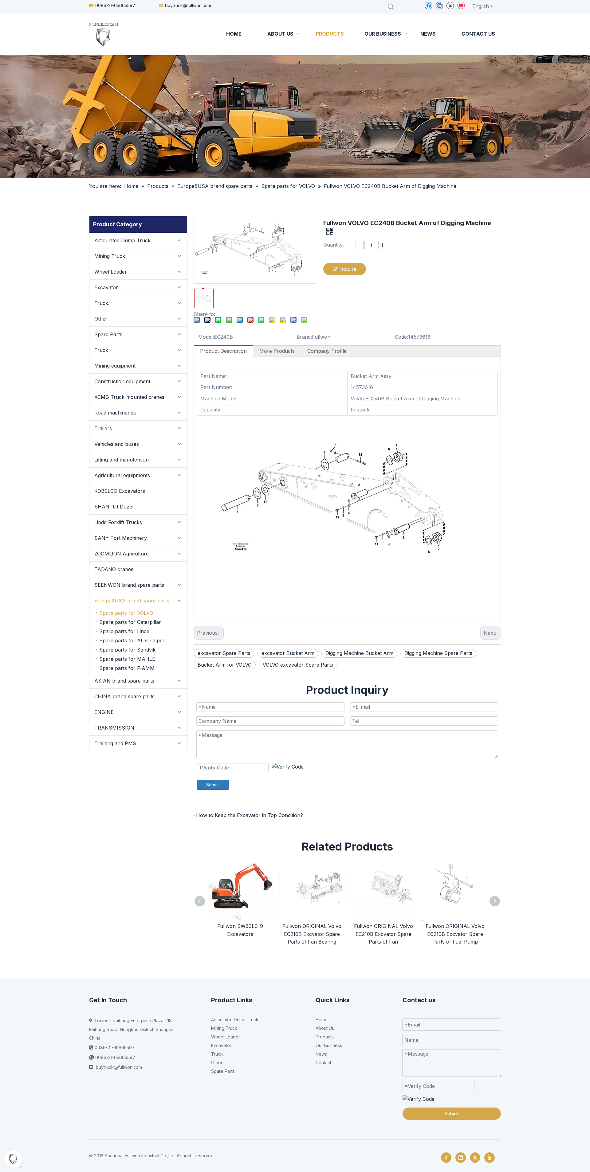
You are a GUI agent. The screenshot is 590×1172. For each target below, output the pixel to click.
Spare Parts (108, 334)
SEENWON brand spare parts (129, 585)
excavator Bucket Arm (288, 653)
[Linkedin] (439, 6)
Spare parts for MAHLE (127, 659)
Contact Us (327, 1062)
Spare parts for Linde (124, 631)
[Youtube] (461, 6)
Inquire (348, 269)
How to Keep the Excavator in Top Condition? (249, 815)
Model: (206, 337)
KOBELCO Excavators (119, 491)
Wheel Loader (110, 272)
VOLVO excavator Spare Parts (298, 665)
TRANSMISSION (114, 728)
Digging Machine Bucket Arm (359, 653)
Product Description (223, 351)
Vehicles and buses (116, 444)
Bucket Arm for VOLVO (225, 665)
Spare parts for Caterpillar (130, 622)
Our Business (329, 1045)
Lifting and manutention (121, 460)
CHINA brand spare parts (124, 696)
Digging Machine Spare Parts (438, 653)
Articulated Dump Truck (122, 240)
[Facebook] (428, 6)
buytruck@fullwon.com (188, 5)
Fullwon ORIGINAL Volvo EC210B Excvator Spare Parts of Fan (383, 934)
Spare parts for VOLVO (126, 613)
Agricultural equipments (122, 475)
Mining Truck (109, 256)
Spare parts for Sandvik (127, 650)
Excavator (106, 287)
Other (101, 319)
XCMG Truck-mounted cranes (129, 397)
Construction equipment (122, 381)
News (321, 1054)
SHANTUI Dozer (114, 507)
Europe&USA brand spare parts (131, 601)
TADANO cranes (113, 569)
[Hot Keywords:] (390, 6)
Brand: (304, 337)
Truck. (101, 303)
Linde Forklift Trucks (118, 522)
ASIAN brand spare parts (124, 681)
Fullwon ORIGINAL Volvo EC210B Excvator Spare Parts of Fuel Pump (455, 934)
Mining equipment (115, 366)
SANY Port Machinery (120, 538)
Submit (213, 784)
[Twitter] (450, 6)
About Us (325, 1028)
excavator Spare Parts (224, 653)
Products (325, 1036)
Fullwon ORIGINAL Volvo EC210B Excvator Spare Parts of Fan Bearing (311, 934)
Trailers (103, 428)
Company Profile (327, 351)
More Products (277, 351)
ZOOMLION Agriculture (121, 554)
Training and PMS (115, 743)
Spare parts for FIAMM (127, 668)
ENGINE (104, 712)
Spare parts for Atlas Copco (132, 640)
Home (322, 1019)
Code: (401, 337)
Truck (101, 350)
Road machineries (115, 413)
